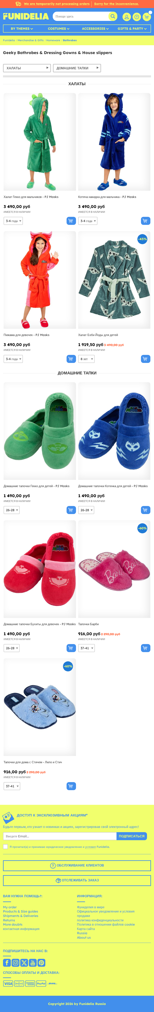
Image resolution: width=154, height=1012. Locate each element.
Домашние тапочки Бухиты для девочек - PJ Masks (40, 624)
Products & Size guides (20, 911)
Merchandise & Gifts (31, 40)
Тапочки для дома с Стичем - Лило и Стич (33, 762)
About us (84, 937)
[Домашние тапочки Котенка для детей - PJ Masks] (114, 431)
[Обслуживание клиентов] (137, 17)
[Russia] (7, 963)
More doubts (12, 924)
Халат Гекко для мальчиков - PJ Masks (31, 197)
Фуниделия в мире (90, 907)
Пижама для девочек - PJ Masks (26, 335)
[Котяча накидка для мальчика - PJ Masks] (114, 142)
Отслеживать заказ (80, 880)
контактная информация (21, 929)
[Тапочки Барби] (114, 569)
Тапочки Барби (88, 624)
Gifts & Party (130, 28)
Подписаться (132, 836)
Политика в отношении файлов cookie (106, 924)
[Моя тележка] (147, 17)
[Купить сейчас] (71, 221)
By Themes (20, 28)
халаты (14, 68)
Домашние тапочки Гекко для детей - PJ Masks (36, 486)
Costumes (57, 28)
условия (90, 847)
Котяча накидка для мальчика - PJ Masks (107, 197)
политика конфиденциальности (100, 920)
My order (10, 907)
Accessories (93, 28)
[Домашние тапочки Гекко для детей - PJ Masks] (40, 431)
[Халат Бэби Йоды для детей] (114, 280)
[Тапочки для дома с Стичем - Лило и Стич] (40, 707)
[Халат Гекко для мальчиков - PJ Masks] (40, 142)
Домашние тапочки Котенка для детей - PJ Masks (113, 486)
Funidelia (9, 40)
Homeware (53, 40)
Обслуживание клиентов (80, 865)
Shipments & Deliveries (20, 916)
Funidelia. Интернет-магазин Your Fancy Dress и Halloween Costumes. (26, 16)
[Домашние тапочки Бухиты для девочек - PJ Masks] (40, 569)
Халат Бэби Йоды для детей (98, 335)
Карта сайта (86, 929)
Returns (9, 920)
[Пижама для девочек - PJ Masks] (40, 280)
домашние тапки (72, 68)
